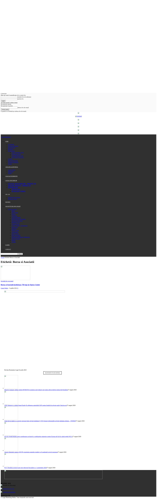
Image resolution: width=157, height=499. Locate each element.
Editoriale (11, 171)
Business (10, 149)
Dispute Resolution (17, 221)
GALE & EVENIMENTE (11, 176)
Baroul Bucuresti (13, 161)
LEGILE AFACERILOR (11, 180)
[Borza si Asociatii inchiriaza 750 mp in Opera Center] (15, 279)
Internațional (11, 147)
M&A (13, 211)
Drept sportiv (15, 234)
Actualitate (11, 144)
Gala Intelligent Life (17, 156)
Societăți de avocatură (7, 281)
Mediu (13, 240)
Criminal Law (16, 224)
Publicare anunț (12, 199)
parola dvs (20, 99)
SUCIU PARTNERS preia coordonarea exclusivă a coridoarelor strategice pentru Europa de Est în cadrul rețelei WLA (38, 436)
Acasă (2, 257)
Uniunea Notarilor (13, 162)
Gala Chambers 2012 (18, 152)
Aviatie (14, 242)
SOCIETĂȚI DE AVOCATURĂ (12, 206)
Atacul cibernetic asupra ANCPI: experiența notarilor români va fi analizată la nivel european (31, 452)
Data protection (16, 235)
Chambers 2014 (16, 154)
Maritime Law (16, 222)
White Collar (15, 230)
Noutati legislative (13, 146)
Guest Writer (11, 170)
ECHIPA (7, 245)
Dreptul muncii (16, 238)
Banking (14, 229)
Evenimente (11, 151)
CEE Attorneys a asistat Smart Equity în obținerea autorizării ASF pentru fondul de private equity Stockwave (35, 405)
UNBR (10, 159)
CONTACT (8, 249)
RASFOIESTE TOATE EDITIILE (52, 373)
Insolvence (15, 227)
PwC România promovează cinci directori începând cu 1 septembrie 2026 (25, 467)
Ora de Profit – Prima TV (19, 186)
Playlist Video (18, 191)
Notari (10, 164)
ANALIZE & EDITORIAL (11, 167)
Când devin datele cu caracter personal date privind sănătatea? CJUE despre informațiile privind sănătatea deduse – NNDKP (40, 421)
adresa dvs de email (23, 107)
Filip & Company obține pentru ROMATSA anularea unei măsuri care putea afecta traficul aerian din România (36, 390)
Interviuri (13, 187)
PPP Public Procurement (19, 219)
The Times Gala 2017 (18, 157)
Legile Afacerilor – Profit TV (22, 184)
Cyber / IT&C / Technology (20, 225)
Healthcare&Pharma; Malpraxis (21, 237)
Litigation (14, 216)
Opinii (10, 173)
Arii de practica (12, 209)
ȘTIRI (6, 141)
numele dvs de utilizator (24, 97)
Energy (14, 214)
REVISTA (7, 202)
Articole (16, 189)
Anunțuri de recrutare (14, 197)
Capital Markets (16, 217)
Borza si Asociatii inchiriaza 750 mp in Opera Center (20, 285)
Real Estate (15, 212)
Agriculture (15, 232)
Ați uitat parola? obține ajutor (9, 102)
